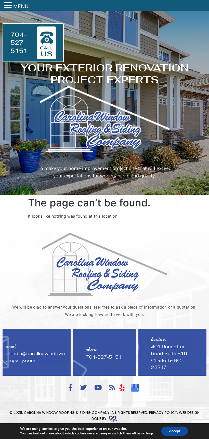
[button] (8, 5)
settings (147, 433)
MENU (21, 6)
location (158, 339)
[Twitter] (83, 388)
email (11, 346)
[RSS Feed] (112, 388)
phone (91, 349)
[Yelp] (122, 388)
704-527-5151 (19, 42)
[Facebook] (70, 388)
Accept (174, 431)
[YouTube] (98, 388)
